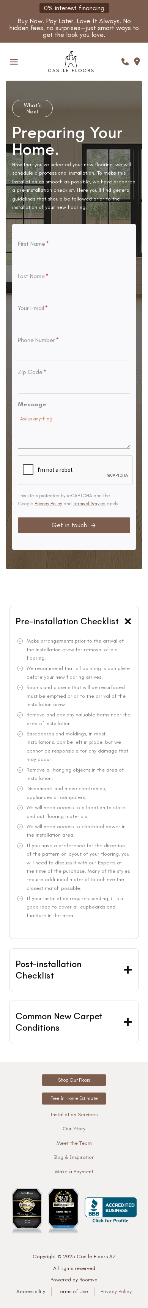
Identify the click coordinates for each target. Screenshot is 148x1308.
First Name (33, 243)
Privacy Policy (48, 503)
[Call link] (125, 61)
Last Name (33, 276)
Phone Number (38, 340)
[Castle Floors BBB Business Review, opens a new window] (111, 1210)
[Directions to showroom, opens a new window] (137, 62)
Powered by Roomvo (74, 1279)
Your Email (33, 308)
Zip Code (32, 372)
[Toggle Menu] (14, 62)
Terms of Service (89, 503)
